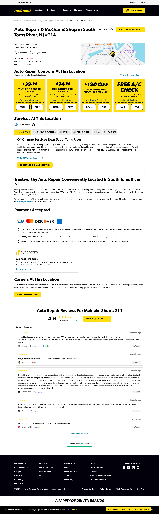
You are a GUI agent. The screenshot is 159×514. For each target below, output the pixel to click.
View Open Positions (27, 294)
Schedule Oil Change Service (35, 165)
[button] (152, 509)
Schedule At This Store (130, 29)
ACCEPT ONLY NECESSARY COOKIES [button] (119, 509)
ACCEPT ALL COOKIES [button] (142, 509)
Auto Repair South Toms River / (56, 21)
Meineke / (18, 21)
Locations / (27, 21)
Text (37, 107)
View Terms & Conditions (29, 100)
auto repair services (25, 202)
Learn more (75, 510)
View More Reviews (79, 433)
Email (23, 107)
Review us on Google (97, 319)
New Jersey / (37, 21)
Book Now (136, 10)
